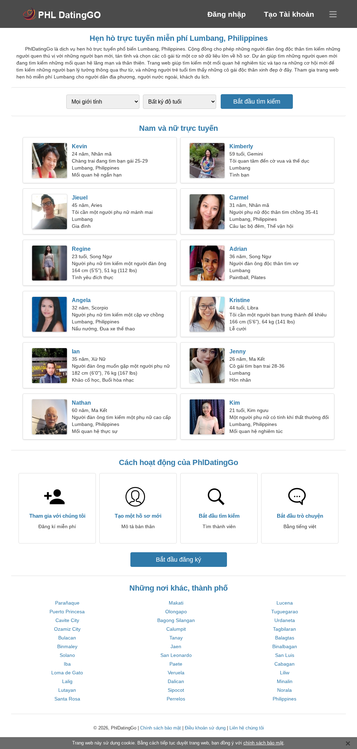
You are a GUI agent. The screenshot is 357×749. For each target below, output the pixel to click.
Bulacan (67, 638)
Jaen (175, 646)
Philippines (284, 699)
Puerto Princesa (67, 611)
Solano (67, 655)
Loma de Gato (67, 672)
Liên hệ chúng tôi (246, 728)
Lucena (284, 603)
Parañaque (67, 603)
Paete (175, 664)
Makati (176, 603)
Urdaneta (284, 620)
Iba (67, 664)
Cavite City (67, 620)
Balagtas (284, 638)
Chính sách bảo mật (160, 728)
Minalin (285, 681)
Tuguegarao (284, 611)
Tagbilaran (284, 629)
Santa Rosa (67, 699)
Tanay (176, 638)
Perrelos (176, 699)
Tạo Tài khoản (289, 14)
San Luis (284, 655)
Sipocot (176, 690)
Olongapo (176, 611)
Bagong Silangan (176, 620)
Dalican (176, 681)
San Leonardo (176, 655)
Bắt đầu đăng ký (178, 559)
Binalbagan (284, 646)
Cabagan (284, 664)
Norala (284, 690)
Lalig (67, 681)
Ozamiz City (67, 629)
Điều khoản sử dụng (205, 728)
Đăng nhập (226, 14)
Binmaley (67, 646)
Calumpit (176, 629)
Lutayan (67, 690)
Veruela (176, 672)
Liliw (284, 672)
